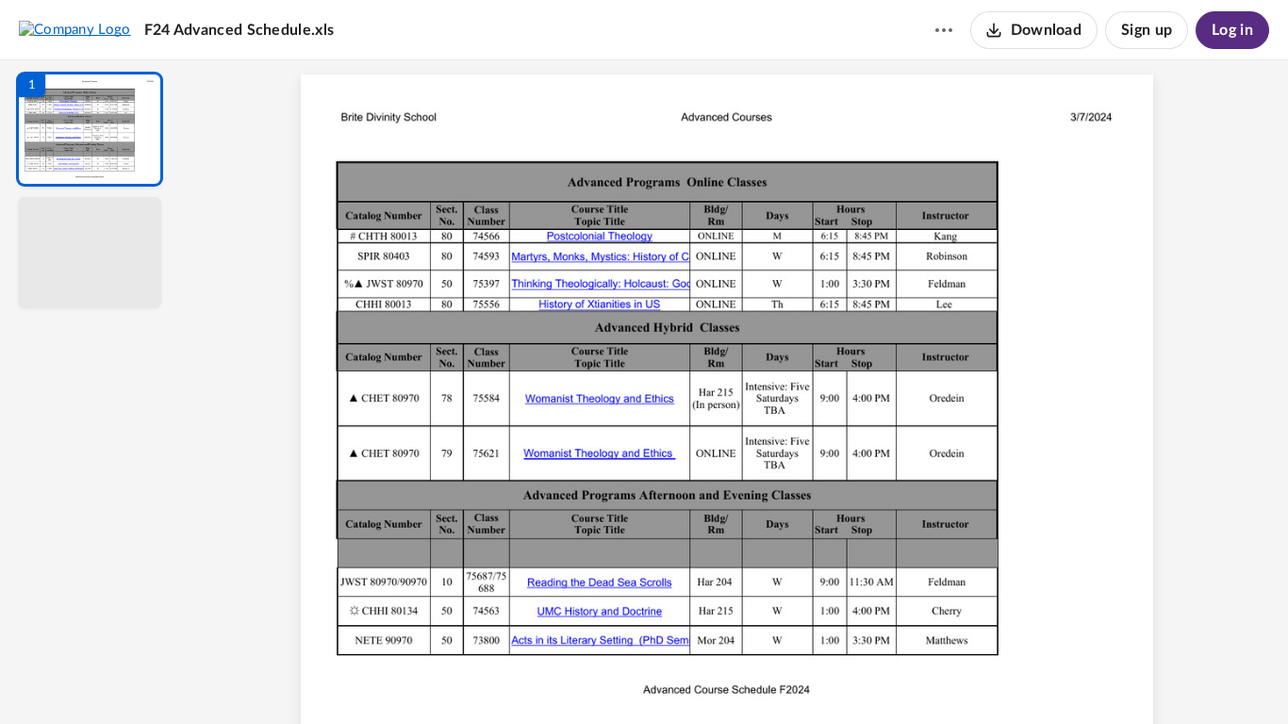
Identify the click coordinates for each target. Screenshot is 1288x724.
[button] (89, 129)
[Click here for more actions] (944, 30)
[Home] (75, 29)
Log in (1232, 30)
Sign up (1146, 30)
